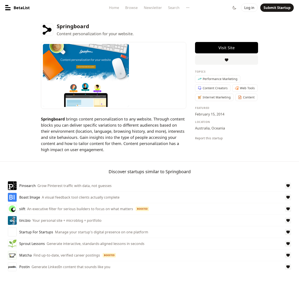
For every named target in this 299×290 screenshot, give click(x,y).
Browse (131, 7)
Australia (202, 128)
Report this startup (209, 138)
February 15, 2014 (209, 114)
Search (173, 7)
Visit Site (226, 47)
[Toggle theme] (234, 8)
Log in (249, 7)
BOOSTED (142, 208)
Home (114, 7)
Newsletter (153, 7)
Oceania (218, 128)
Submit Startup (277, 7)
